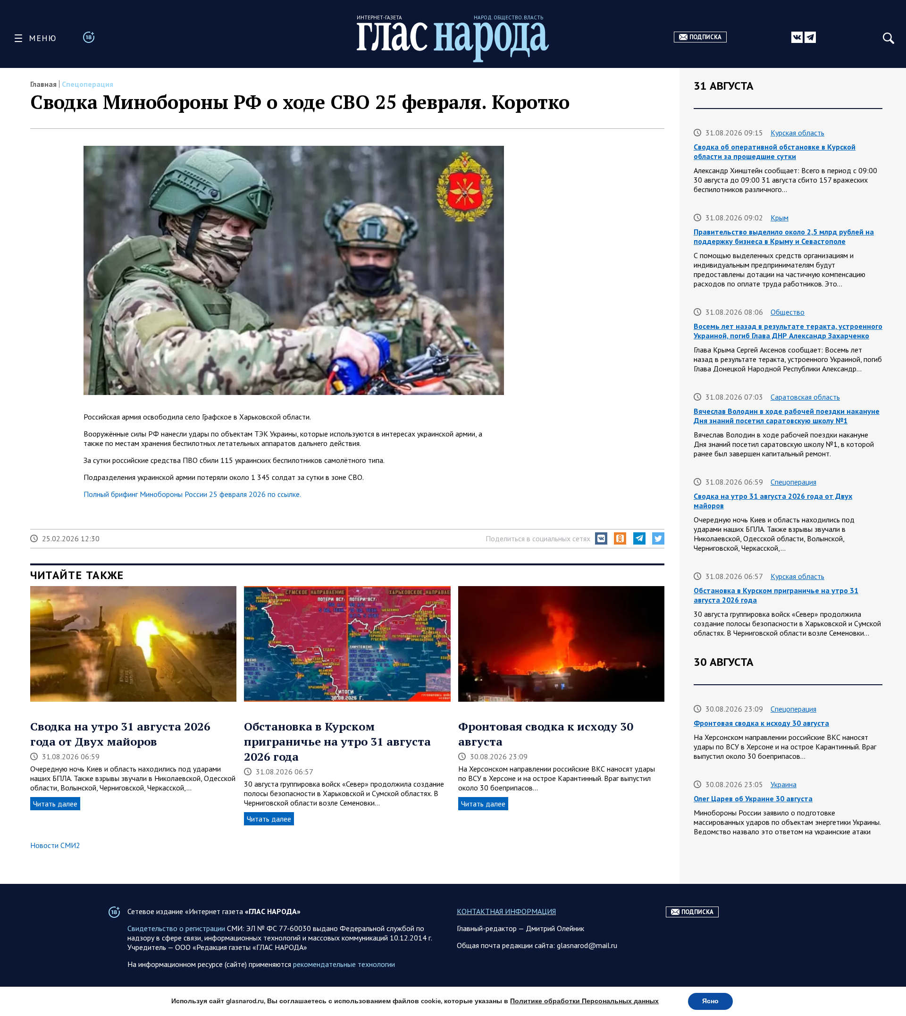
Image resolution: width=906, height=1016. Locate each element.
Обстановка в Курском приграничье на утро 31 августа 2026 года (337, 741)
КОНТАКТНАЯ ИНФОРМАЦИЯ (506, 911)
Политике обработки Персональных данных (584, 1001)
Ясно (710, 1001)
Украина (784, 784)
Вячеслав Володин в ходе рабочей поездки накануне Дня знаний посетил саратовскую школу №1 (787, 415)
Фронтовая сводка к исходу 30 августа (761, 723)
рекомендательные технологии (344, 964)
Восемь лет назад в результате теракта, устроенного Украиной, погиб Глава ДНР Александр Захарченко (788, 330)
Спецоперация (87, 84)
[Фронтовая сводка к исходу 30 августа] (561, 645)
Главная (43, 84)
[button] (601, 538)
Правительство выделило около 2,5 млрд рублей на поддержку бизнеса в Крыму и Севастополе (784, 236)
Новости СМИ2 (55, 845)
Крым (780, 217)
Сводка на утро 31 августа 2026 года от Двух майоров (120, 734)
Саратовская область (805, 397)
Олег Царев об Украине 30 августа (753, 798)
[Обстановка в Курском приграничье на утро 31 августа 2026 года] (347, 645)
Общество (788, 312)
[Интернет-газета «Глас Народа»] (453, 42)
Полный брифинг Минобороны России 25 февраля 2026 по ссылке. (192, 494)
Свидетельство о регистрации (176, 928)
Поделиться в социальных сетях (538, 538)
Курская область (797, 132)
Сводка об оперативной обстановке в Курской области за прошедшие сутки (775, 151)
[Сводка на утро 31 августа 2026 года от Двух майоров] (133, 645)
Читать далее (55, 803)
